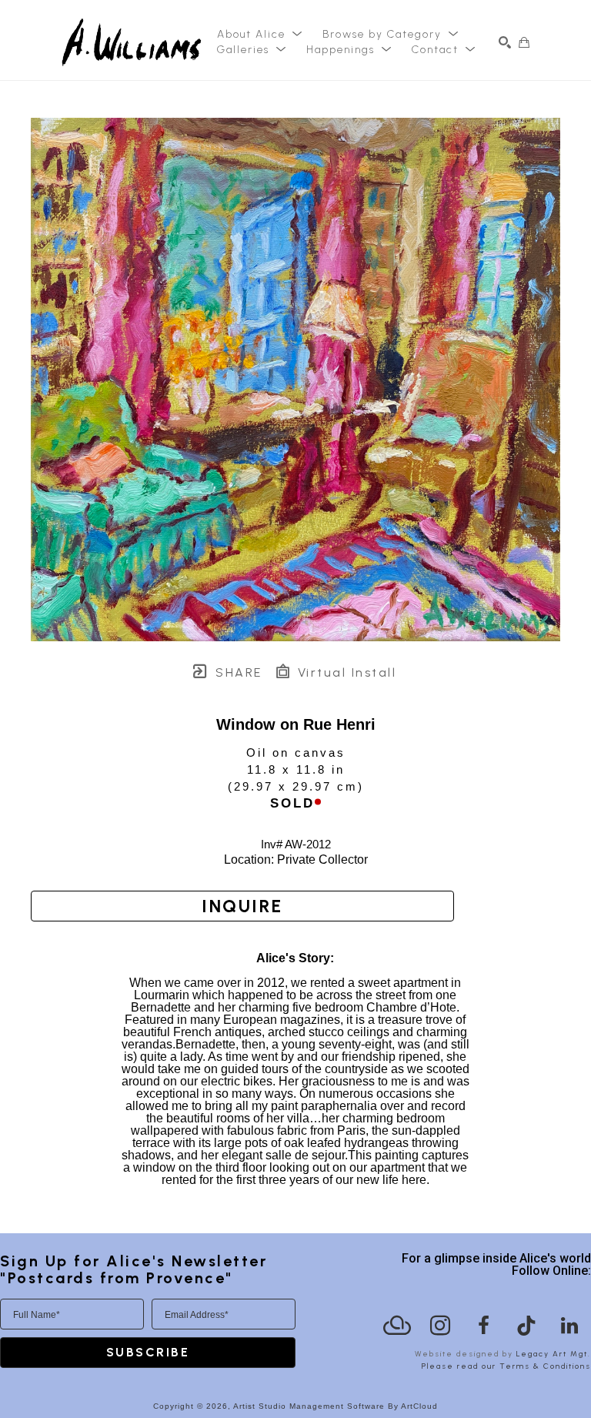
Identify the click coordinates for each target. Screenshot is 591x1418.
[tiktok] (526, 1326)
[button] (260, 34)
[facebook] (483, 1326)
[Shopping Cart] (524, 42)
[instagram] (440, 1326)
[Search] (505, 42)
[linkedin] (569, 1326)
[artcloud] (397, 1326)
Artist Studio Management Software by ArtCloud (335, 1406)
